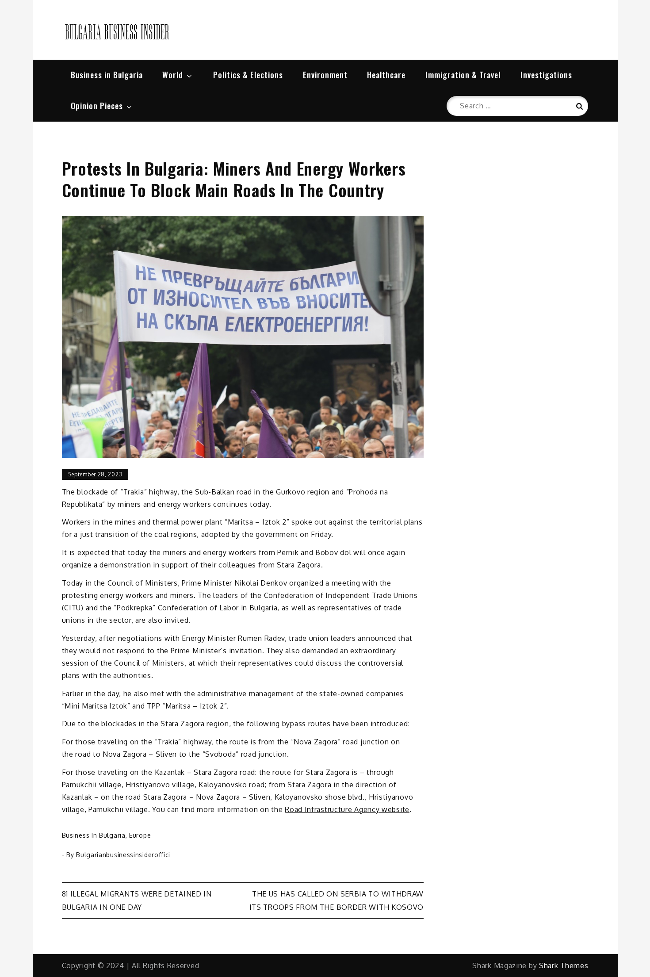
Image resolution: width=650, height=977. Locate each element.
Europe (140, 835)
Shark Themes (563, 965)
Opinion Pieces (97, 105)
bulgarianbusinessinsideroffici (123, 854)
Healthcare (386, 74)
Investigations (546, 74)
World (172, 74)
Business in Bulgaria (107, 74)
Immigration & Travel (463, 74)
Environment (325, 74)
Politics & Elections (248, 74)
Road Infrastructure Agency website (347, 809)
